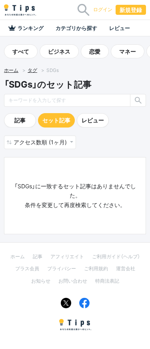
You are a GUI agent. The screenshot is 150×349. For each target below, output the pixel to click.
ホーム (11, 70)
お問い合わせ (72, 281)
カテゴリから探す (76, 28)
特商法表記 (107, 281)
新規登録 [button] (131, 9)
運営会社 (125, 268)
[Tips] (20, 10)
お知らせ (40, 281)
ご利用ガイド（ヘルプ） (116, 256)
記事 (20, 120)
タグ (32, 70)
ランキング (31, 28)
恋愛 (94, 51)
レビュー (119, 28)
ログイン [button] (102, 9)
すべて (20, 51)
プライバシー (61, 268)
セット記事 (56, 120)
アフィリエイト (67, 256)
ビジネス (59, 51)
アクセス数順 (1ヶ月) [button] (41, 142)
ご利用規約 (96, 268)
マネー (127, 51)
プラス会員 (27, 268)
